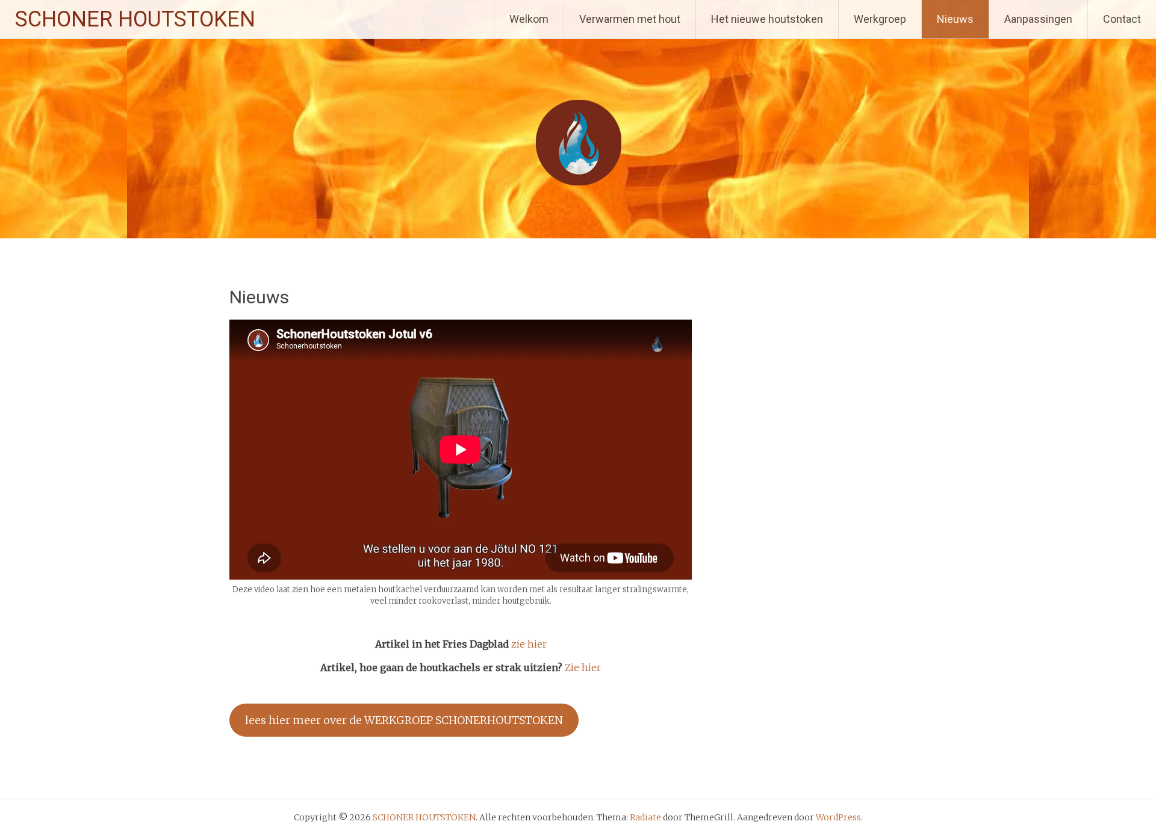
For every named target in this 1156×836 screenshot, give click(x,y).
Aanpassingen (1038, 19)
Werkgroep (880, 19)
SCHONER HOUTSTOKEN (135, 19)
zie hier (529, 644)
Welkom (528, 19)
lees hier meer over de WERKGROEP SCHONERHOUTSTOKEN (404, 720)
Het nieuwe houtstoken (767, 19)
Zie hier (583, 667)
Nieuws (955, 19)
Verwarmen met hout (629, 19)
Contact (1122, 19)
